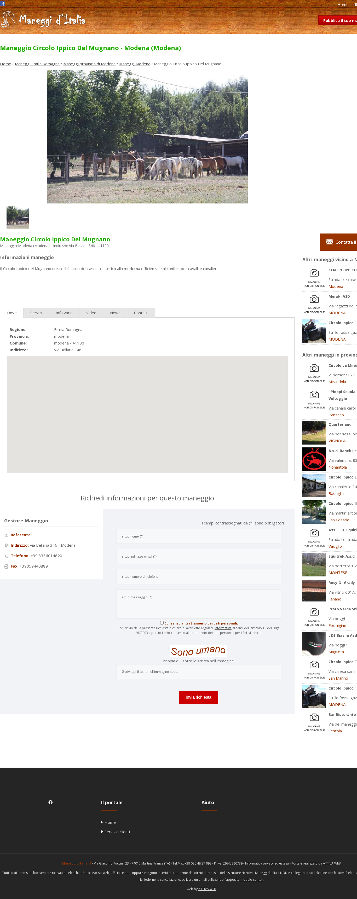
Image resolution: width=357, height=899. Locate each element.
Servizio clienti (117, 831)
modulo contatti (252, 879)
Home (343, 4)
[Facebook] (2, 4)
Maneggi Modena (134, 63)
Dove (12, 312)
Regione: (18, 329)
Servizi (36, 312)
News (115, 312)
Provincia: (19, 336)
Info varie (64, 312)
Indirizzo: (19, 349)
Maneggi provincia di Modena (89, 63)
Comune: (18, 343)
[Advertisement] (147, 287)
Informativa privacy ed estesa (267, 863)
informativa (223, 628)
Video (91, 312)
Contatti (141, 312)
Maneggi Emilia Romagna (37, 63)
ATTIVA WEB (332, 863)
